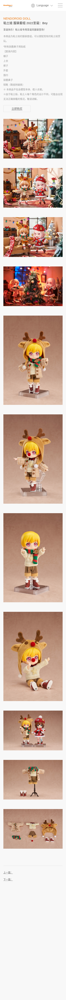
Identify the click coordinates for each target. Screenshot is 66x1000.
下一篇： (8, 879)
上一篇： (8, 872)
